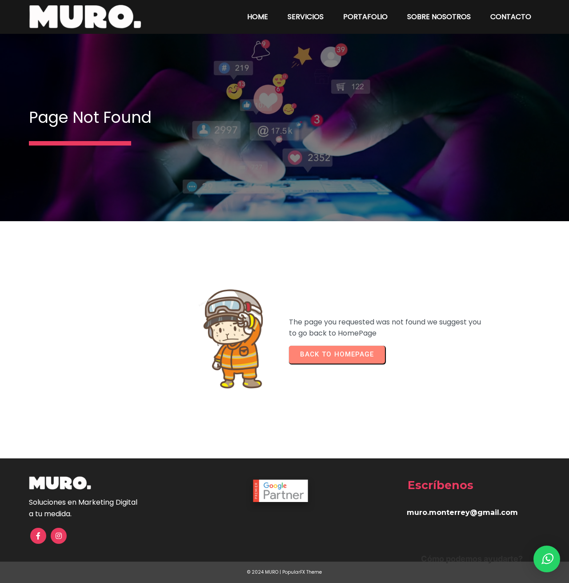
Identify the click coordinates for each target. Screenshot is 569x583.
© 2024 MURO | (264, 572)
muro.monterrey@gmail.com (462, 512)
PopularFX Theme (302, 572)
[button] (546, 559)
